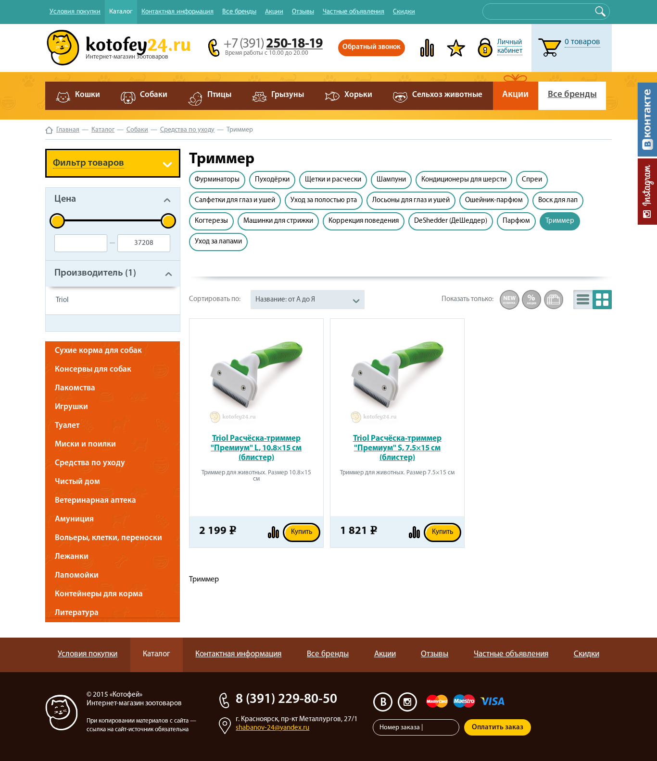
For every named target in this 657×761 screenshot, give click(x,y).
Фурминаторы (217, 179)
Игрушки (71, 407)
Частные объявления (353, 11)
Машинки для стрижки (278, 221)
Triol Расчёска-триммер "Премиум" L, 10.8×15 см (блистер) (256, 448)
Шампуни (391, 179)
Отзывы (303, 11)
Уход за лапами (218, 241)
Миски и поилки (85, 444)
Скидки (404, 11)
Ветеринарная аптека (95, 500)
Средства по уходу (187, 129)
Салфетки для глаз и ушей (235, 200)
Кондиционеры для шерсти (463, 179)
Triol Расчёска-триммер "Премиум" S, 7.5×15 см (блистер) (397, 448)
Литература (77, 613)
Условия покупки (75, 11)
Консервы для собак (93, 369)
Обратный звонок (371, 47)
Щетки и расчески (333, 179)
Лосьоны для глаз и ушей (411, 200)
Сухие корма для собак (98, 351)
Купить (301, 532)
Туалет (67, 426)
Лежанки (71, 557)
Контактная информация (177, 11)
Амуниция (74, 519)
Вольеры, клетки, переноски (108, 538)
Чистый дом (77, 482)
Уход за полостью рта (324, 200)
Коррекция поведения (363, 221)
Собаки (137, 129)
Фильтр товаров (88, 163)
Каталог (121, 11)
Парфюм (516, 221)
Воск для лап (558, 200)
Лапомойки (77, 575)
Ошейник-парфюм (494, 200)
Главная (67, 129)
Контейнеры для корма (99, 594)
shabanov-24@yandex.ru (272, 728)
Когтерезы (211, 221)
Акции (274, 11)
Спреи (532, 179)
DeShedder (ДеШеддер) (450, 221)
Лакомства (75, 388)
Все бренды (239, 11)
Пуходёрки (272, 179)
